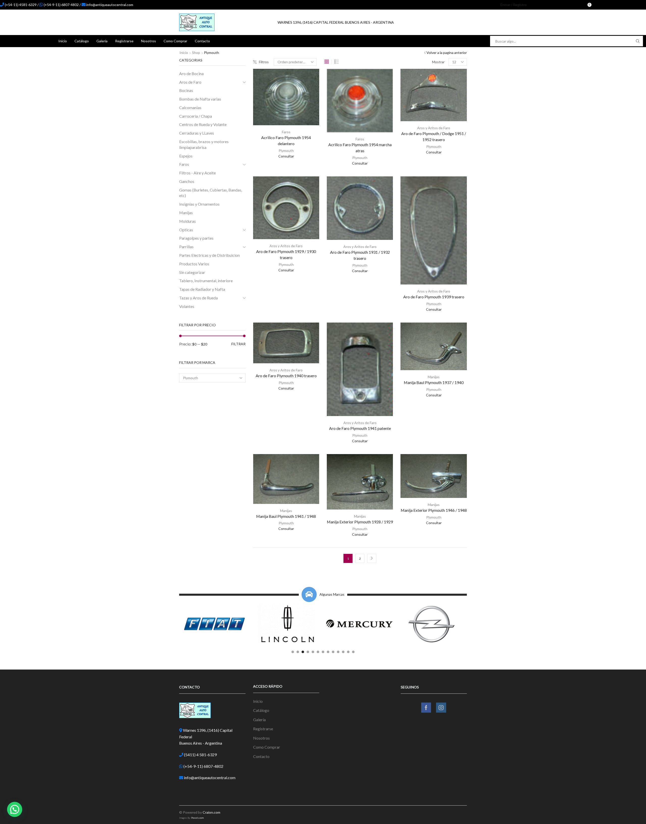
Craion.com (211, 812)
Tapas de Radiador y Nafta (202, 289)
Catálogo (81, 41)
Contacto (202, 41)
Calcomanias (190, 107)
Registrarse (124, 41)
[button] (292, 652)
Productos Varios (194, 263)
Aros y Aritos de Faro (433, 128)
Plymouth (286, 150)
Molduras (187, 221)
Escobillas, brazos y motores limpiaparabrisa (204, 144)
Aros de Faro (190, 82)
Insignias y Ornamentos (199, 204)
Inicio (62, 41)
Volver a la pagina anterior (446, 52)
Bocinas (186, 90)
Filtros (264, 62)
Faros (286, 132)
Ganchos (186, 181)
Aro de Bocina (191, 73)
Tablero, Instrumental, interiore (206, 280)
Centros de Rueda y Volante (203, 124)
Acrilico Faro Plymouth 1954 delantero (286, 140)
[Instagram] (609, 5)
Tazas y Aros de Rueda (198, 297)
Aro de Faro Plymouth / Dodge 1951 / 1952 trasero (433, 136)
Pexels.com (197, 817)
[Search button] (638, 41)
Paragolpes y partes (196, 238)
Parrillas (186, 246)
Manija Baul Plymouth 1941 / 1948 (286, 516)
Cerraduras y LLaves (196, 133)
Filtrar (238, 344)
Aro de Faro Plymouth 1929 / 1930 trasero (286, 254)
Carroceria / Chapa (195, 116)
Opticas (186, 229)
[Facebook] (601, 5)
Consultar (286, 156)
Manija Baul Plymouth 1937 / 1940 (434, 382)
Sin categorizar (192, 272)
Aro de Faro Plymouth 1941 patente (360, 428)
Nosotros (148, 41)
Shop (196, 52)
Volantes (186, 306)
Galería (101, 41)
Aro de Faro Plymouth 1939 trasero (433, 296)
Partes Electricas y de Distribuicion (209, 255)
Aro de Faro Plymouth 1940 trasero (286, 375)
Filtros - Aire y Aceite (197, 172)
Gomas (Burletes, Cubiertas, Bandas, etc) (210, 192)
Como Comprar (175, 41)
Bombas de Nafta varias (200, 99)
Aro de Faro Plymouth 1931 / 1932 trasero (360, 255)
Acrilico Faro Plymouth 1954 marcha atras (360, 147)
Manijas (434, 377)
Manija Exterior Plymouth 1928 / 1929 (360, 521)
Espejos (186, 155)
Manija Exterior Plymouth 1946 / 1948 (434, 510)
